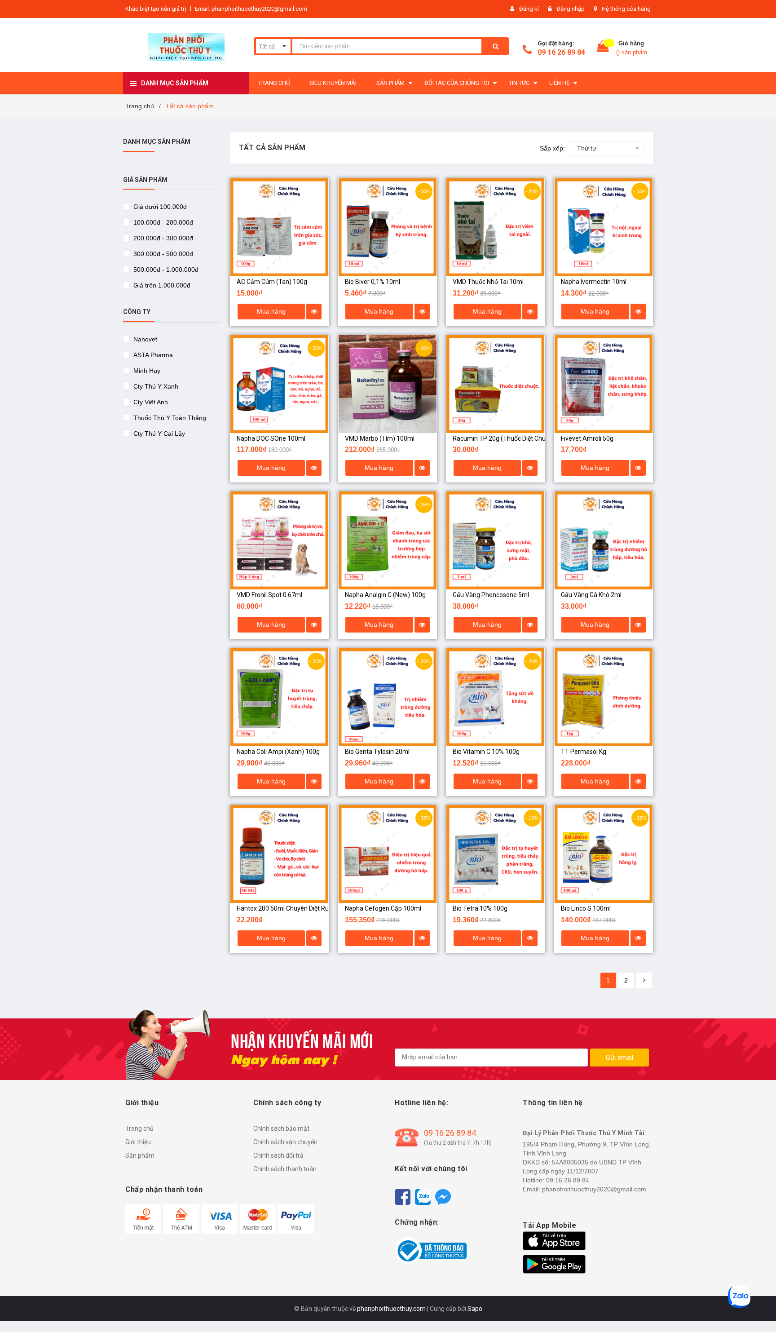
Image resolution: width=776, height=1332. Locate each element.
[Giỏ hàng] (603, 48)
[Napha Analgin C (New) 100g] (387, 540)
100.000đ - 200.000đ (162, 222)
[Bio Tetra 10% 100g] (495, 854)
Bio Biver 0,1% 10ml (372, 281)
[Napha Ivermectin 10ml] (603, 227)
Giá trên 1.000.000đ (161, 285)
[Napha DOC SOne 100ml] (279, 384)
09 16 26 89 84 (561, 52)
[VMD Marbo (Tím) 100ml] (387, 384)
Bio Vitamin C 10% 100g (486, 751)
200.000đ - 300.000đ (162, 238)
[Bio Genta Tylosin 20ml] (387, 697)
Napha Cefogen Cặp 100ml (383, 908)
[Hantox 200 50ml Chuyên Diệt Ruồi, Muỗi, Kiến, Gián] (279, 854)
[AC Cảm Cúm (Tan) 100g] (279, 227)
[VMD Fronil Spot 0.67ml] (279, 540)
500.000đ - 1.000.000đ (165, 269)
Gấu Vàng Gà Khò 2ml (591, 594)
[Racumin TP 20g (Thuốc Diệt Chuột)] (495, 384)
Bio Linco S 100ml (586, 908)
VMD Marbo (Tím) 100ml (379, 438)
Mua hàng (271, 311)
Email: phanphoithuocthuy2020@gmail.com (251, 8)
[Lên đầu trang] (760, 1310)
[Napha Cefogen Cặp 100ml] (387, 854)
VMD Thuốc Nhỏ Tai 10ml (488, 281)
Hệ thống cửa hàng (626, 8)
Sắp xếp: (552, 148)
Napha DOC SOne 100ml (271, 438)
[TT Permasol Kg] (603, 697)
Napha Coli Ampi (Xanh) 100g (278, 751)
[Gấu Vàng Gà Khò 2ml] (603, 540)
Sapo (474, 1308)
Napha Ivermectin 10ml (593, 281)
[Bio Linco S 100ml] (603, 854)
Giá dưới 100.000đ (159, 206)
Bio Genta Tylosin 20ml (377, 751)
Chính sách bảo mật (281, 1128)
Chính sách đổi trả (278, 1155)
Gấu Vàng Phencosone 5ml (491, 594)
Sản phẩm (139, 1155)
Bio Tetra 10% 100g (480, 908)
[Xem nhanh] (314, 311)
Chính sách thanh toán (285, 1169)
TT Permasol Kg (583, 751)
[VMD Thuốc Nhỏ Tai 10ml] (495, 227)
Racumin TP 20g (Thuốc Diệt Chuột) (503, 438)
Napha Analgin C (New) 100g (385, 594)
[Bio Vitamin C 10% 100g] (495, 697)
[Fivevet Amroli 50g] (603, 384)
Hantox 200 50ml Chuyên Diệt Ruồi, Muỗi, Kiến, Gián (308, 908)
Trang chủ (139, 1128)
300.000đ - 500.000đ (162, 253)
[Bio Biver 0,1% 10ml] (387, 227)
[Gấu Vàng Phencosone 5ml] (495, 540)
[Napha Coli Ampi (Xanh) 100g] (279, 697)
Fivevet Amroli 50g (587, 438)
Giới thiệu (138, 1142)
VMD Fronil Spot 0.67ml (269, 594)
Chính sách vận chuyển (285, 1142)
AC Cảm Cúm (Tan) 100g (272, 281)
